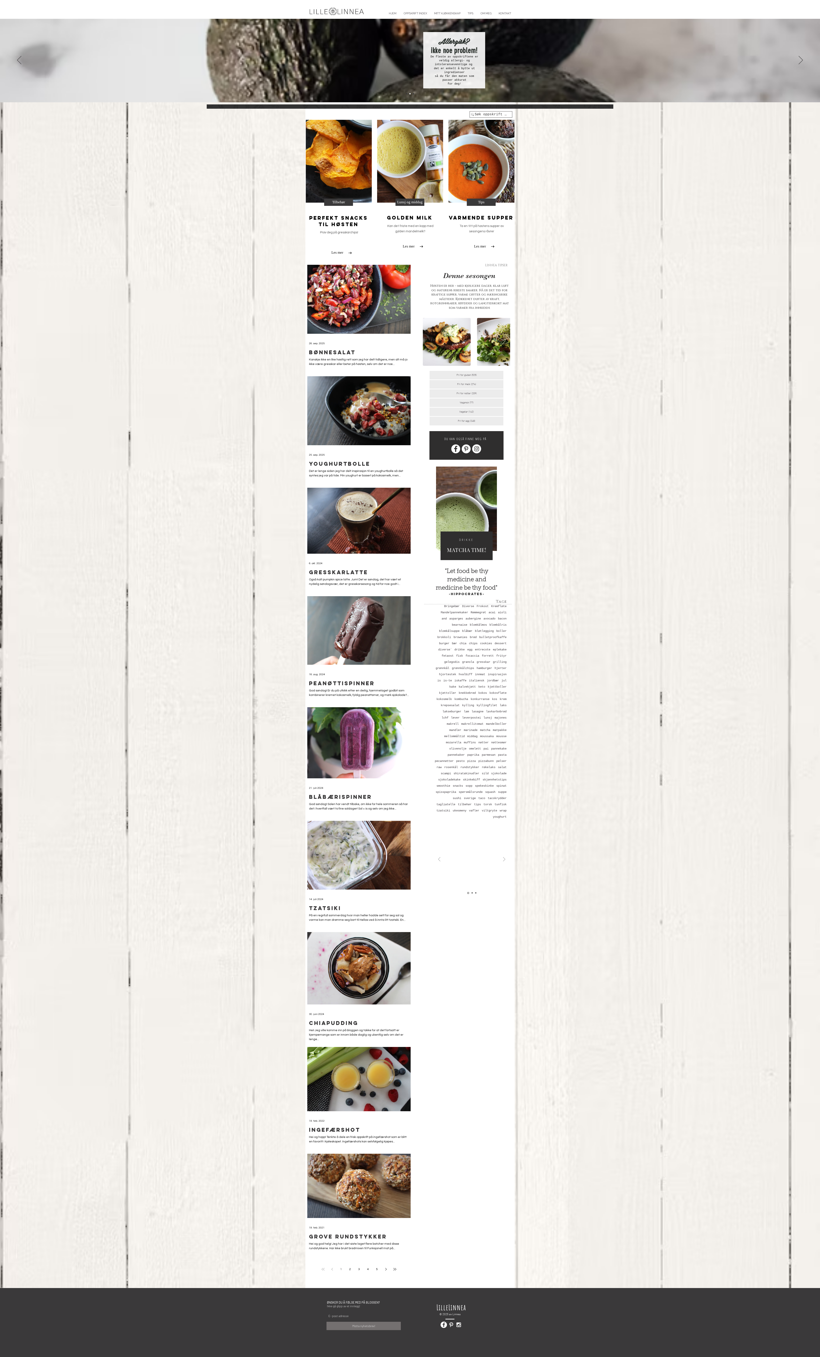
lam (466, 711)
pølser (501, 761)
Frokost (483, 606)
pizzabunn (486, 761)
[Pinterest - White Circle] (466, 448)
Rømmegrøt (478, 612)
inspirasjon (497, 674)
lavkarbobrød (496, 711)
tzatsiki (443, 810)
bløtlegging (484, 631)
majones (501, 717)
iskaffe (460, 680)
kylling (468, 705)
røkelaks (488, 767)
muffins (470, 742)
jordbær (493, 680)
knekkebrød (467, 693)
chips (473, 643)
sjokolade (499, 773)
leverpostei (471, 717)
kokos (482, 693)
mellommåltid (454, 736)
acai (492, 612)
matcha (485, 730)
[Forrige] (19, 60)
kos (494, 699)
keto (481, 686)
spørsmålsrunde (471, 792)
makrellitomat (472, 724)
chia (463, 643)
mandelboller (496, 724)
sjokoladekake (449, 779)
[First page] (323, 1269)
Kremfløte (499, 606)
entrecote (482, 649)
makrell (453, 724)
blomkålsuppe (449, 631)
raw (439, 767)
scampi (446, 773)
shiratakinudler (466, 773)
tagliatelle (445, 804)
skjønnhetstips (495, 779)
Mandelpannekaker (454, 612)
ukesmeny (459, 810)
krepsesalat (450, 705)
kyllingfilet (487, 705)
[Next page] (386, 1269)
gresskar (483, 662)
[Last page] (395, 1269)
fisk (459, 655)
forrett (488, 655)
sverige (470, 798)
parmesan (488, 755)
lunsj (487, 717)
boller (501, 631)
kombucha (461, 699)
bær (454, 643)
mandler (455, 730)
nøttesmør (499, 742)
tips (477, 804)
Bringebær (452, 606)
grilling (500, 662)
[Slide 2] (410, 93)
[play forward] (504, 342)
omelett (475, 748)
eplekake (500, 649)
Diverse (468, 606)
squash (490, 792)
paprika (473, 755)
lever (455, 717)
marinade (470, 730)
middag (472, 736)
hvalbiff (465, 674)
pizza (471, 761)
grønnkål (442, 668)
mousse (501, 736)
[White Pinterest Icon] (451, 1325)
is (439, 680)
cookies (486, 643)
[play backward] (428, 342)
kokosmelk (444, 699)
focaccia (472, 655)
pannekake (499, 748)
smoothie (443, 786)
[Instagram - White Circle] (476, 448)
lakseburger (451, 711)
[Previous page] (332, 1269)
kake (452, 686)
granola (468, 662)
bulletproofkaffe (493, 637)
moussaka (487, 736)
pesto (460, 761)
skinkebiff (471, 779)
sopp (469, 786)
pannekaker (456, 755)
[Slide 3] (413, 93)
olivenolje (457, 748)
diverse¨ (445, 649)
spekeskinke (484, 786)
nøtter (483, 742)
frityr (501, 655)
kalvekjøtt (467, 686)
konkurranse (480, 699)
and (444, 618)
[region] (466, 517)
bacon (502, 618)
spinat (501, 786)
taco (481, 798)
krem (503, 699)
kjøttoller (447, 693)
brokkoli (444, 637)
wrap (503, 810)
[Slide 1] (406, 93)
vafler (474, 810)
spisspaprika (446, 792)
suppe (502, 792)
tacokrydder (497, 798)
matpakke (500, 730)
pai (486, 748)
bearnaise (459, 625)
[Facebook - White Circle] (455, 448)
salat (502, 767)
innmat (480, 674)
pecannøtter (444, 761)
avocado (489, 618)
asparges (456, 618)
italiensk (476, 680)
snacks (458, 786)
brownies (460, 637)
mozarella (453, 742)
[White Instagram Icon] (458, 1325)
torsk (487, 804)
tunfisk (501, 804)
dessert (501, 643)
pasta (502, 755)
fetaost (448, 655)
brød (473, 637)
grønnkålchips (463, 668)
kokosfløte (498, 693)
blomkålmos (478, 625)
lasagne (477, 711)
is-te (447, 680)
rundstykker (469, 767)
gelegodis (452, 662)
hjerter (501, 668)
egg (469, 649)
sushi (457, 798)
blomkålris (498, 625)
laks (503, 705)
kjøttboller (497, 686)
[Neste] (801, 60)
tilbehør (465, 804)
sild (485, 773)
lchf (445, 717)
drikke (459, 649)
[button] (470, 11)
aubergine (473, 618)
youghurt (500, 816)
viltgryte (489, 810)
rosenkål (451, 767)
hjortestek (447, 674)
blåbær (467, 631)
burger (444, 643)
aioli (502, 612)
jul (504, 680)
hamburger (484, 668)
